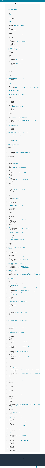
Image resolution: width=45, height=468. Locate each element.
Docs (33, 0)
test (12, 3)
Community (41, 0)
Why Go (26, 0)
